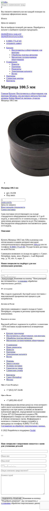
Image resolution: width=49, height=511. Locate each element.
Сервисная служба (14, 370)
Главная (4, 93)
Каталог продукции (15, 333)
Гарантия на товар (14, 368)
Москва (9, 379)
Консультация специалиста (13, 207)
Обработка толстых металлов (24, 55)
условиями (22, 281)
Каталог (9, 48)
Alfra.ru (36, 244)
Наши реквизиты (14, 347)
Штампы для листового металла (23, 96)
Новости (15, 64)
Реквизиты (16, 69)
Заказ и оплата (12, 363)
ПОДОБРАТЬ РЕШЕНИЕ (12, 498)
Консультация (7, 279)
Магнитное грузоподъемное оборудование (25, 340)
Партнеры (16, 66)
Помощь (10, 361)
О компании (11, 62)
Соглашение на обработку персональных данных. (23, 426)
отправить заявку (14, 43)
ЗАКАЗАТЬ (6, 202)
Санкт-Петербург (14, 377)
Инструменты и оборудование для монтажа (25, 336)
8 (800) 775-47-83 (13, 41)
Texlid (32, 430)
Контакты (10, 81)
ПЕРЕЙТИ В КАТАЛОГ (12, 36)
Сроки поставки (8, 209)
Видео (14, 73)
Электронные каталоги (21, 71)
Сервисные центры (15, 78)
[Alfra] (4, 2)
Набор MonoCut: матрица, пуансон (24, 98)
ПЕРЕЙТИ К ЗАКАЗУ (11, 34)
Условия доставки (14, 366)
